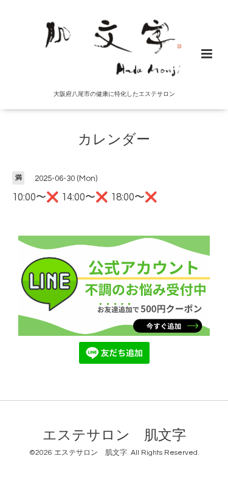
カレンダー (114, 140)
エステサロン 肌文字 (114, 436)
